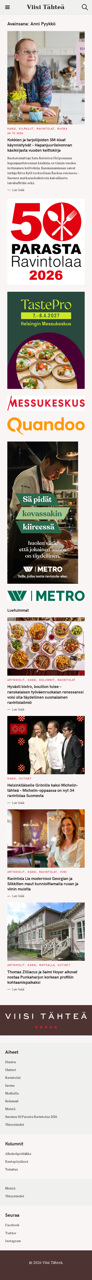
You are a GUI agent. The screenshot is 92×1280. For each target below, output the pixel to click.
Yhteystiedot (14, 1124)
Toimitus (11, 1169)
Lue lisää (18, 190)
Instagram (13, 1241)
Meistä (10, 1109)
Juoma (9, 1085)
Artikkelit (16, 680)
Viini (63, 872)
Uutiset (25, 778)
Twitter (10, 1233)
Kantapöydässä (16, 1161)
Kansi (11, 128)
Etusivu (10, 1062)
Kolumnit (47, 680)
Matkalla (47, 965)
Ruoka (62, 128)
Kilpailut (26, 128)
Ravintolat (45, 128)
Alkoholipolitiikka (18, 1154)
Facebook (12, 1225)
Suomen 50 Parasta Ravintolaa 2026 (31, 1117)
